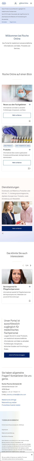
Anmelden (4, 22)
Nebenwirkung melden (9, 402)
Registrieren (13, 22)
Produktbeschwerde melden (11, 405)
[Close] (32, 455)
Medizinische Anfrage (9, 400)
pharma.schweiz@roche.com (16, 394)
